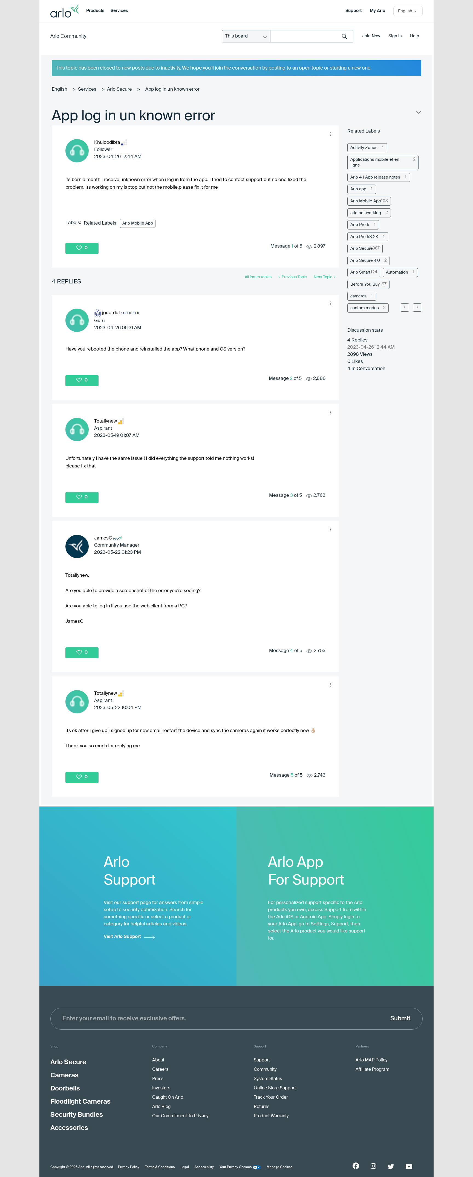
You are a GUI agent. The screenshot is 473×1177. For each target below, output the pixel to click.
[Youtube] (409, 1166)
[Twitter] (391, 1166)
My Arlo (377, 11)
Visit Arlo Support (122, 936)
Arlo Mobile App (137, 223)
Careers (160, 1069)
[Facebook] (356, 1165)
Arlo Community (68, 36)
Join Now (371, 36)
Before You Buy (365, 284)
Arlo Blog (161, 1107)
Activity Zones (363, 148)
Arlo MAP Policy (371, 1060)
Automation (397, 272)
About (158, 1060)
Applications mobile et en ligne (374, 162)
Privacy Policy (128, 1167)
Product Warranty (271, 1116)
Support (353, 11)
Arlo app (358, 189)
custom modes (364, 308)
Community (265, 1069)
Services (119, 11)
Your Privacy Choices (236, 1167)
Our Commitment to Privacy (180, 1116)
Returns (261, 1107)
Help (414, 36)
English (59, 89)
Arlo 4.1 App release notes (375, 177)
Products (95, 11)
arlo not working (365, 213)
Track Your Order (271, 1097)
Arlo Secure (119, 89)
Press (157, 1079)
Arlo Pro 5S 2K (364, 237)
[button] (330, 134)
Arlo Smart (360, 272)
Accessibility (204, 1167)
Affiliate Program (372, 1069)
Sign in (395, 36)
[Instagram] (373, 1166)
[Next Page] (417, 307)
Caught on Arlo (167, 1097)
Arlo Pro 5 (359, 225)
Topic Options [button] (418, 113)
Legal (184, 1167)
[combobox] (311, 36)
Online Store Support (275, 1088)
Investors (161, 1088)
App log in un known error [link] (172, 89)
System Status (268, 1079)
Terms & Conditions (160, 1167)
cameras (358, 296)
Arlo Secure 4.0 (365, 261)
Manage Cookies (279, 1167)
